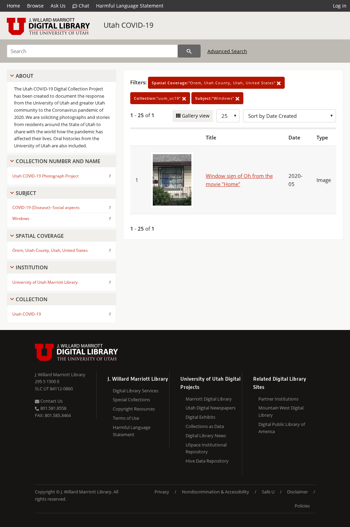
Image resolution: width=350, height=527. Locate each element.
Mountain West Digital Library (281, 411)
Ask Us (58, 5)
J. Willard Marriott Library (60, 374)
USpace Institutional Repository (206, 448)
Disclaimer (297, 492)
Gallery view (195, 115)
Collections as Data (205, 426)
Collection (32, 299)
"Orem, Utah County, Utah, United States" (214, 82)
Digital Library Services (135, 391)
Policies (302, 506)
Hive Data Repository (207, 461)
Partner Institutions (278, 399)
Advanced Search (227, 51)
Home (13, 5)
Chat (83, 5)
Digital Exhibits (200, 417)
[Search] (189, 51)
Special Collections (131, 399)
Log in (340, 5)
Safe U (268, 492)
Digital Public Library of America (281, 427)
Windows (20, 218)
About (24, 75)
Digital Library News (206, 435)
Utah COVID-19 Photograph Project (45, 176)
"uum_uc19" (158, 98)
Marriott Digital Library (209, 399)
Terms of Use (126, 418)
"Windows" (215, 98)
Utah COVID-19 (128, 25)
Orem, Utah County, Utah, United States (50, 250)
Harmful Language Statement (129, 5)
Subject (26, 192)
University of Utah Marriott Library (45, 282)
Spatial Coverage (40, 235)
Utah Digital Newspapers (210, 408)
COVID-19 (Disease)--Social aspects (46, 207)
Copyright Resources (134, 409)
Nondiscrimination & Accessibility (215, 492)
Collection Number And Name (58, 161)
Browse (35, 5)
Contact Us (51, 401)
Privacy (161, 492)
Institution (32, 267)
